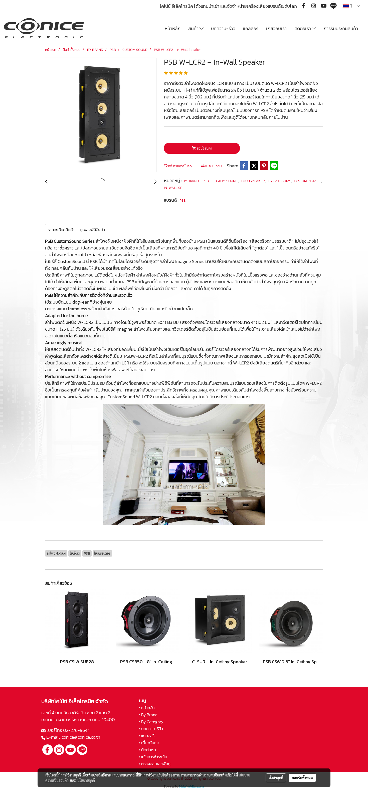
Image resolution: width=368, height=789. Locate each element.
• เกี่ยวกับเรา (149, 743)
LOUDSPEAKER (253, 181)
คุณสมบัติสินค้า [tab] (92, 229)
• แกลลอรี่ (146, 736)
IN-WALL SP (173, 187)
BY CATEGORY (279, 181)
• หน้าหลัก (147, 708)
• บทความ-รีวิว (151, 729)
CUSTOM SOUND (225, 181)
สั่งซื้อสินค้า (204, 148)
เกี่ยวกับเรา (276, 28)
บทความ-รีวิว (223, 28)
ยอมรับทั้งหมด (302, 777)
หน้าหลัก (172, 28)
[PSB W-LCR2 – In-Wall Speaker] (100, 115)
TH (352, 6)
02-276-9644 (76, 730)
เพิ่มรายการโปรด (179, 166)
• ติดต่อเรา (147, 750)
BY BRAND (191, 181)
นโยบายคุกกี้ (86, 780)
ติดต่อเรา (303, 28)
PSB (206, 181)
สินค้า (194, 28)
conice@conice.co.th (81, 737)
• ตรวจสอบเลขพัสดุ (154, 764)
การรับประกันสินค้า (341, 28)
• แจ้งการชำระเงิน (153, 757)
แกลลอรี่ (250, 28)
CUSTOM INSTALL (307, 181)
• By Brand (148, 715)
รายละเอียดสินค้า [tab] (61, 230)
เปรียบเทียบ (213, 166)
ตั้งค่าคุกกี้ (276, 777)
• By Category (151, 722)
